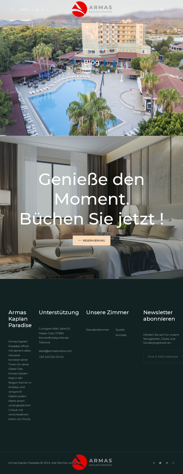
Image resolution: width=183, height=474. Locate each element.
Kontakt (121, 335)
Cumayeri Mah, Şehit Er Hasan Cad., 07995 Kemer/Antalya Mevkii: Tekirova (54, 335)
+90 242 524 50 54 (51, 357)
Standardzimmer (96, 329)
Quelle (120, 329)
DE (162, 9)
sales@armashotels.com (55, 351)
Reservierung (94, 240)
